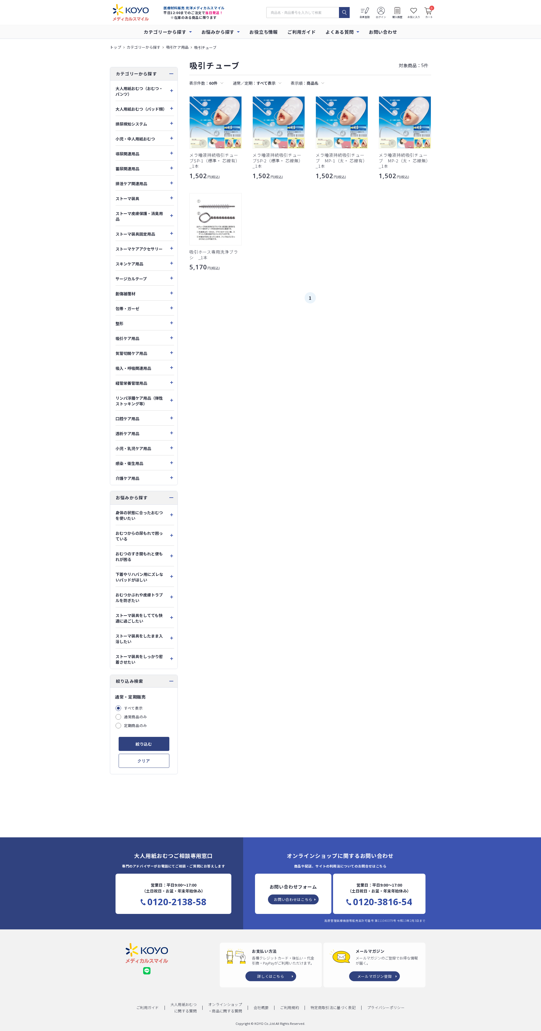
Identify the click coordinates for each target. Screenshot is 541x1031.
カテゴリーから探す (165, 31)
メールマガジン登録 (374, 976)
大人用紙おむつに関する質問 (183, 1008)
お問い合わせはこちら (293, 899)
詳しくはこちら (270, 976)
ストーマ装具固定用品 (135, 234)
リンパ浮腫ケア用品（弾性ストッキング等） (139, 400)
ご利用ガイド (301, 31)
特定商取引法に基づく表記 (333, 1007)
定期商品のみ (135, 725)
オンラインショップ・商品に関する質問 (225, 1008)
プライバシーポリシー (386, 1007)
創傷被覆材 (125, 293)
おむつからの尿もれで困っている (139, 536)
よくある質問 (339, 31)
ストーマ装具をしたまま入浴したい (139, 638)
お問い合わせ (383, 31)
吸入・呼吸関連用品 (133, 368)
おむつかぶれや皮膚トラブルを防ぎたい (139, 597)
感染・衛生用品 (129, 463)
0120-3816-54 (382, 901)
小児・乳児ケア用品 (133, 448)
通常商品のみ (135, 716)
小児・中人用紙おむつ (135, 139)
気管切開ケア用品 (131, 353)
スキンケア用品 (129, 264)
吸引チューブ (205, 47)
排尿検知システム (131, 124)
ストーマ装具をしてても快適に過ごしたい (139, 618)
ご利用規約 (289, 1007)
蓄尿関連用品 (127, 168)
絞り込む (144, 744)
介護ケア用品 (127, 478)
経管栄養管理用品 (131, 383)
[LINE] (146, 970)
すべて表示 (133, 708)
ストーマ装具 (127, 198)
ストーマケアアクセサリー (139, 249)
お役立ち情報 (263, 31)
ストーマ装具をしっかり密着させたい (139, 659)
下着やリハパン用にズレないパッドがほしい (139, 577)
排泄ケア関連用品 (131, 183)
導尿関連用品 (127, 153)
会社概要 (261, 1007)
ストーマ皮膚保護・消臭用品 (139, 216)
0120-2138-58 (177, 901)
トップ (115, 47)
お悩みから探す (218, 31)
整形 (119, 323)
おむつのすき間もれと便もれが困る (139, 556)
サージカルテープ (131, 278)
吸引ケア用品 (177, 47)
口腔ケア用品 (127, 418)
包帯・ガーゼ (127, 308)
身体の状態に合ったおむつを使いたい (139, 515)
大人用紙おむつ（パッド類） (141, 109)
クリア (144, 761)
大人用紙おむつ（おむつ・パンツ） (139, 91)
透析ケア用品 (127, 433)
